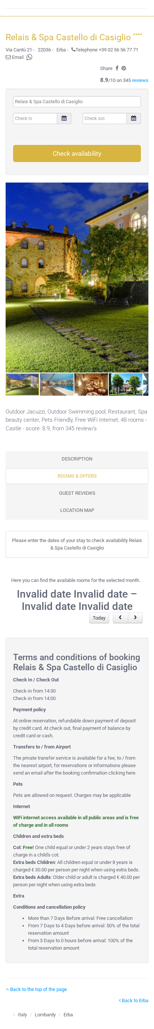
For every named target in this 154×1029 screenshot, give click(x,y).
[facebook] (117, 68)
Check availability (77, 153)
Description (77, 459)
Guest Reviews (77, 493)
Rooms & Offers (77, 476)
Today (99, 618)
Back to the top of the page (38, 989)
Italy (22, 1014)
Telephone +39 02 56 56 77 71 (107, 50)
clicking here (121, 773)
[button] (142, 278)
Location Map (77, 510)
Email (17, 57)
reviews (140, 80)
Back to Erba (134, 1000)
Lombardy (45, 1014)
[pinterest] (123, 68)
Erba (68, 1014)
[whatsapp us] (30, 57)
